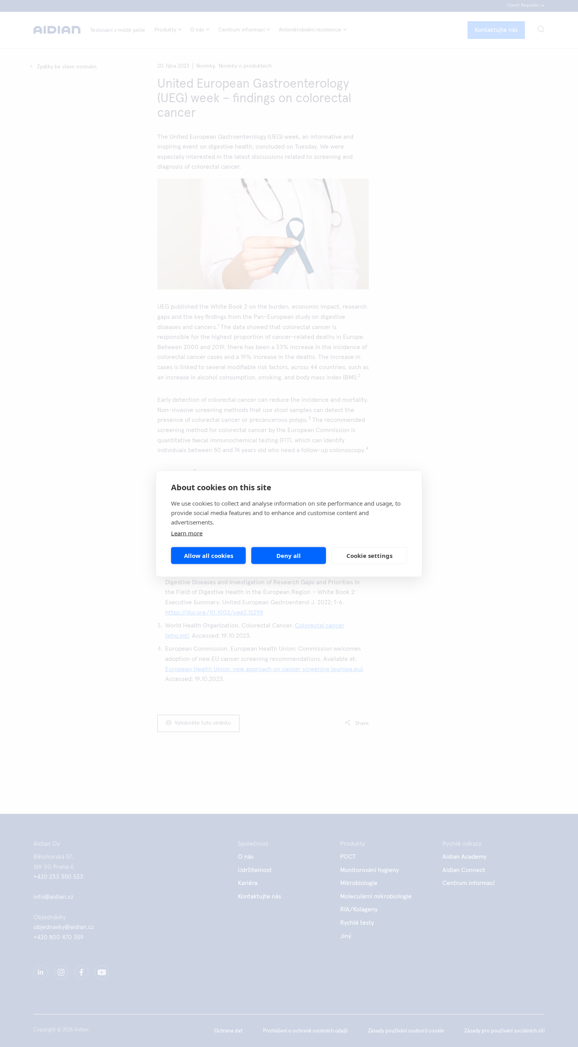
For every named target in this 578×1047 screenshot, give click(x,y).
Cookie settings (369, 555)
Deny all (288, 555)
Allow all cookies (208, 555)
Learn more (186, 533)
